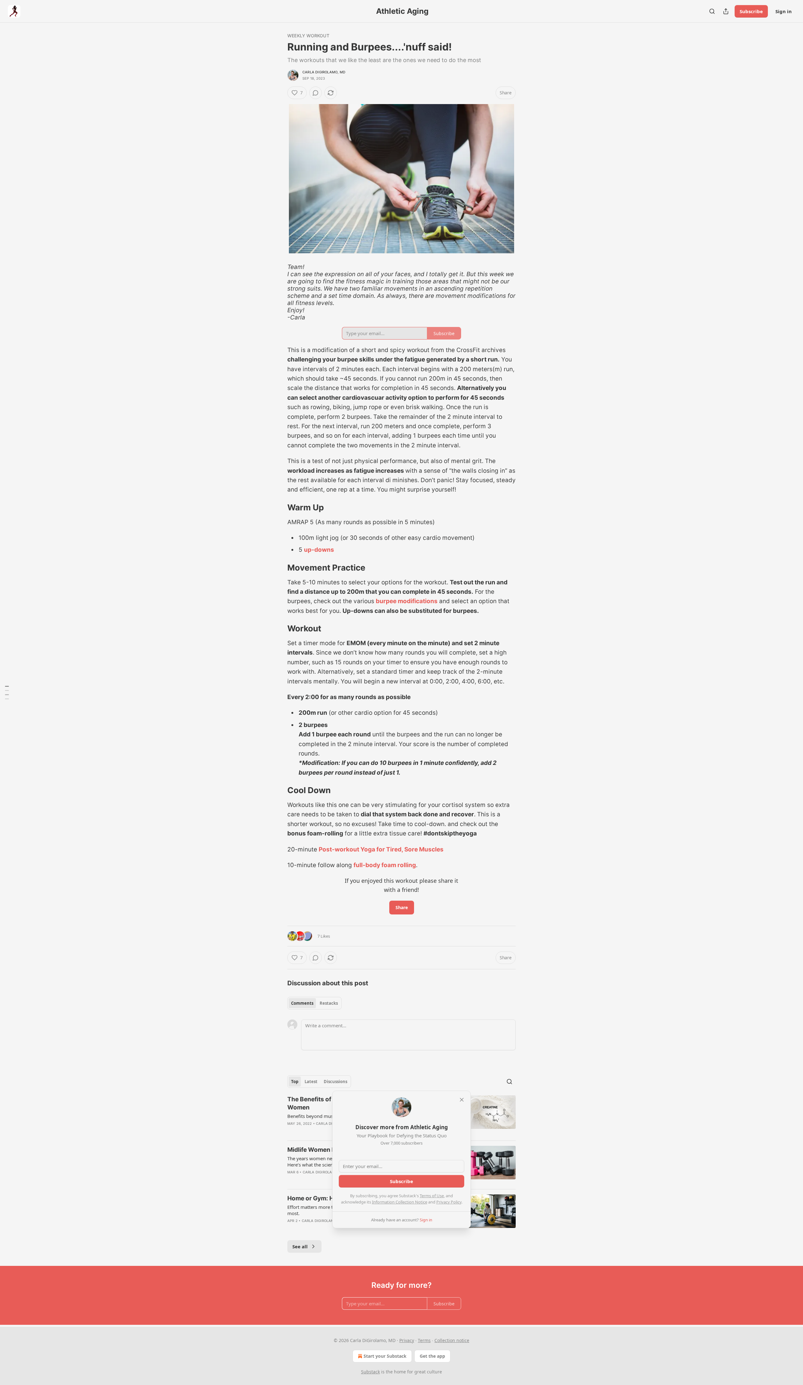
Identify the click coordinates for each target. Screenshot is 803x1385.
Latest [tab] (311, 1081)
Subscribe (751, 11)
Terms (424, 1340)
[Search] (712, 11)
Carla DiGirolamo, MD (323, 72)
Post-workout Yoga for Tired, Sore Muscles (381, 849)
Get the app (432, 1356)
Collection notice (451, 1340)
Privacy (406, 1340)
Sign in (783, 11)
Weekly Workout (308, 35)
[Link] (279, 508)
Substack (370, 1372)
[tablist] (314, 1003)
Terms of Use (432, 1195)
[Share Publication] (726, 11)
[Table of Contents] (7, 692)
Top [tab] (294, 1081)
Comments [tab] (302, 1003)
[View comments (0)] (315, 93)
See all (300, 1246)
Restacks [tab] (329, 1003)
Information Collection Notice (399, 1202)
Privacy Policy (448, 1202)
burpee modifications (407, 601)
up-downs (319, 549)
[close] (462, 1100)
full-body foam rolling (385, 865)
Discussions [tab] (335, 1081)
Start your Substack (385, 1356)
